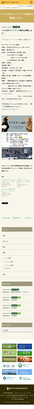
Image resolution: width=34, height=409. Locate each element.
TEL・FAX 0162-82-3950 (18, 399)
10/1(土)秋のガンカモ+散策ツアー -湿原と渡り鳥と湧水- (9, 181)
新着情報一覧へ (17, 218)
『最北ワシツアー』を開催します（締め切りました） (24, 181)
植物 (4, 252)
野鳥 (4, 236)
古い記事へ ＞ (28, 218)
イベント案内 (9, 262)
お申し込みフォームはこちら (10, 109)
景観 (4, 274)
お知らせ (5, 241)
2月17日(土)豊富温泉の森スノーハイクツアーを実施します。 (9, 190)
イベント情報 (7, 258)
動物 (4, 247)
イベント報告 (9, 265)
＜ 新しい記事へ (6, 218)
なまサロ (8, 268)
